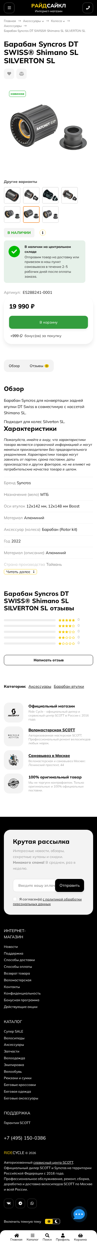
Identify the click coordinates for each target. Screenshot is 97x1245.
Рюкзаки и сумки (18, 1078)
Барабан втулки (69, 686)
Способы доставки (19, 960)
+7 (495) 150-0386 (25, 1138)
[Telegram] (20, 1203)
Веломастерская (17, 980)
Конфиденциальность (22, 993)
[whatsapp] (32, 1203)
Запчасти (11, 1051)
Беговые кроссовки (20, 1085)
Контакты (12, 987)
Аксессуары (32, 21)
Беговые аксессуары (21, 1098)
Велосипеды (14, 1038)
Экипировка (14, 1065)
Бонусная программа (21, 1000)
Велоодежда (14, 1058)
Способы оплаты (18, 966)
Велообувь (13, 1071)
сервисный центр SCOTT (53, 1162)
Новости (11, 947)
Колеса (56, 21)
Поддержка (13, 953)
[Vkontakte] (8, 1203)
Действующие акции (21, 1007)
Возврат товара (17, 973)
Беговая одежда (17, 1091)
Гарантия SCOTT (17, 1123)
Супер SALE (13, 1031)
